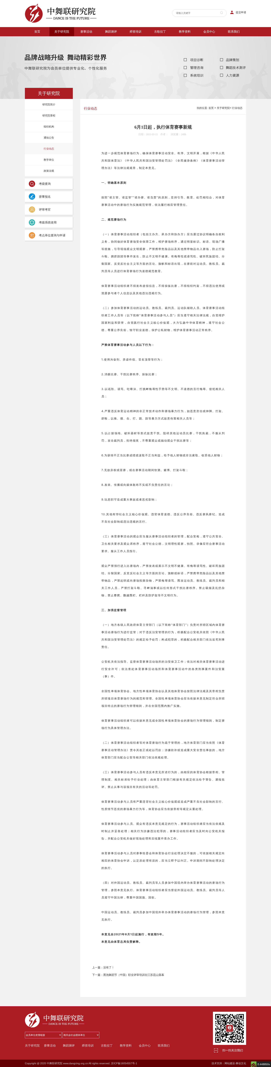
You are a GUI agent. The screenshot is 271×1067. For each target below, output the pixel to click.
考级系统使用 (111, 69)
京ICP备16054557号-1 (124, 1063)
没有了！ (108, 967)
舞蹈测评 (111, 31)
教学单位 (62, 76)
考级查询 (111, 40)
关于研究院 (61, 31)
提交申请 (241, 12)
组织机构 (62, 54)
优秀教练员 (209, 54)
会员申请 (209, 62)
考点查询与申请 (111, 47)
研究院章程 (61, 47)
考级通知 (111, 54)
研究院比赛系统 (86, 69)
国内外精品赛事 (86, 54)
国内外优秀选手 (185, 54)
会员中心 (209, 31)
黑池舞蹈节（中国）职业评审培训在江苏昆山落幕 (133, 974)
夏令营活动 (135, 47)
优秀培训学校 (209, 40)
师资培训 (135, 31)
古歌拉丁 (160, 31)
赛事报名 (86, 40)
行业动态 (62, 69)
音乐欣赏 (185, 47)
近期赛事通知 (86, 47)
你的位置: (202, 107)
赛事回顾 (86, 62)
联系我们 (234, 31)
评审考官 (111, 62)
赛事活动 (86, 31)
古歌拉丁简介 (160, 40)
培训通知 (135, 40)
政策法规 (62, 84)
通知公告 (62, 62)
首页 (37, 31)
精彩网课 (185, 40)
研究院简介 (61, 40)
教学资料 (160, 47)
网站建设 (230, 1063)
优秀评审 (209, 47)
